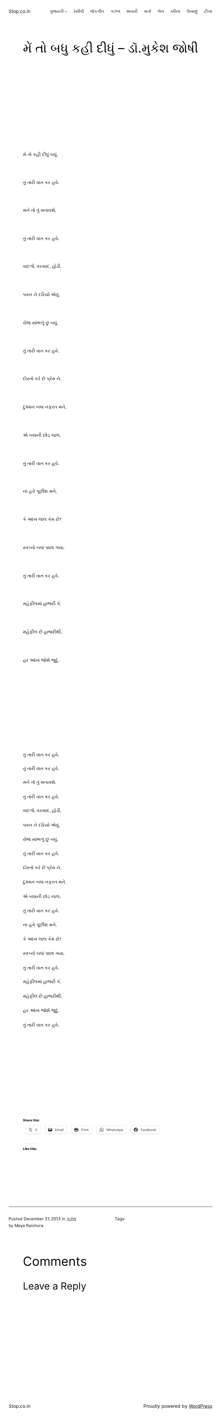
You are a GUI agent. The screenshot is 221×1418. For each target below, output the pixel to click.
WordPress (200, 1406)
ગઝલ (71, 1218)
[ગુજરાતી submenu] (66, 11)
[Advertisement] (110, 104)
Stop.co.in (19, 11)
